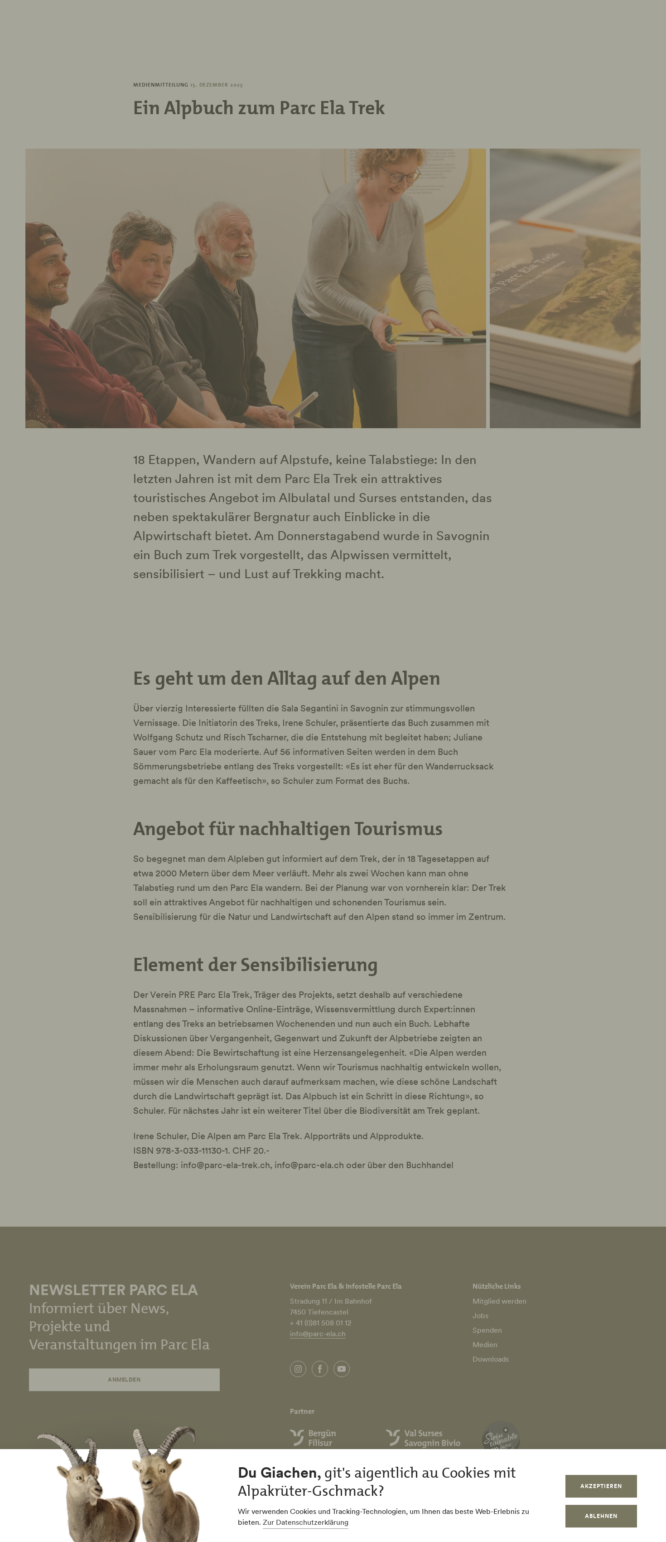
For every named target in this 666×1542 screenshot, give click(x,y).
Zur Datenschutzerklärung (305, 1522)
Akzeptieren (601, 1486)
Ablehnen (601, 1516)
